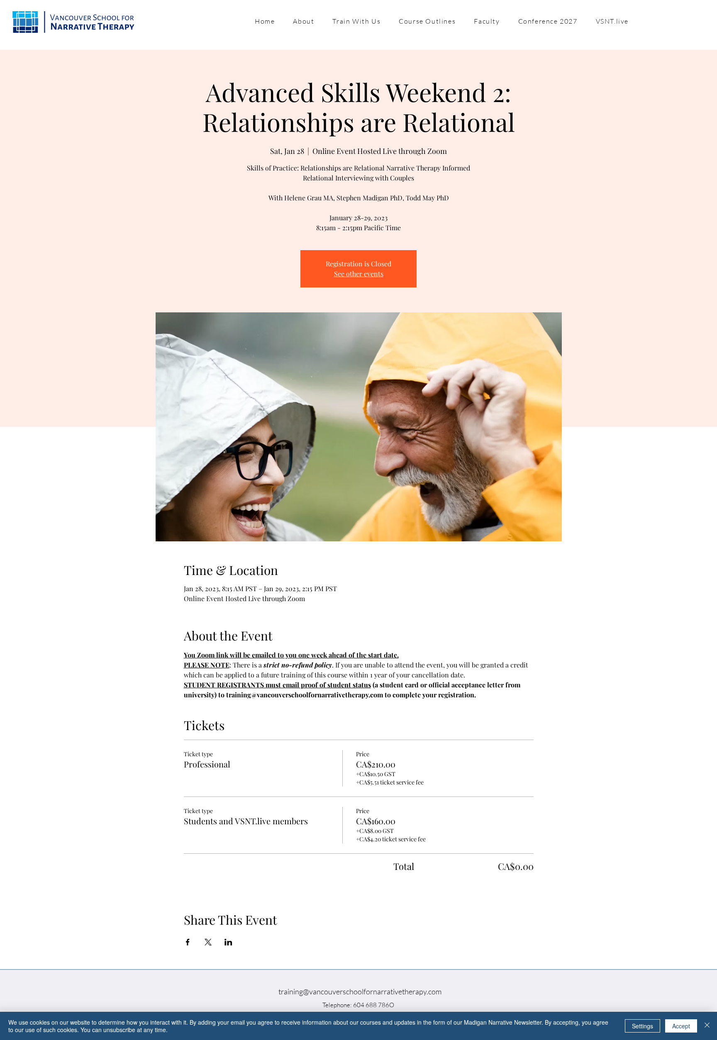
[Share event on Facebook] (188, 942)
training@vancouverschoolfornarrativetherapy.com (359, 991)
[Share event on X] (208, 942)
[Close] (707, 1025)
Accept (681, 1026)
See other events (358, 273)
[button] (303, 21)
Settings (642, 1026)
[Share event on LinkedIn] (228, 942)
